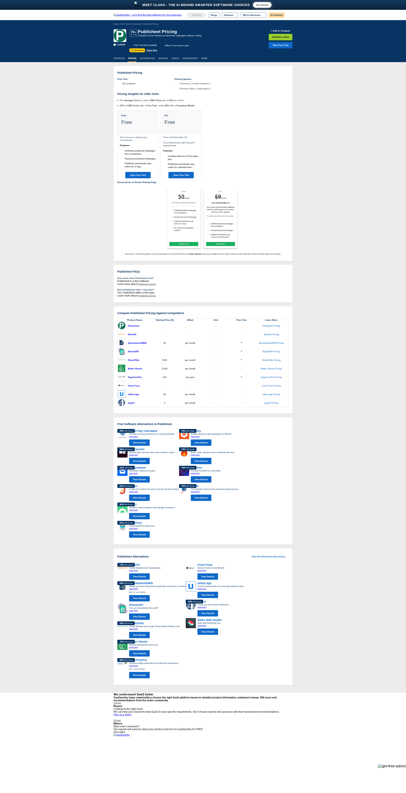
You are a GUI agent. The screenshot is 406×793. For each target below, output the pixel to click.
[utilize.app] (121, 394)
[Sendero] (184, 475)
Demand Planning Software (208, 749)
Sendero (196, 467)
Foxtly (154, 772)
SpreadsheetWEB (137, 343)
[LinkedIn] (277, 752)
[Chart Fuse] (121, 386)
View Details (139, 442)
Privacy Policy (144, 749)
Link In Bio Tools (202, 764)
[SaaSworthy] (147, 15)
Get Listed (120, 732)
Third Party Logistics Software (209, 752)
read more (133, 436)
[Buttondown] (122, 475)
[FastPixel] (122, 530)
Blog (116, 764)
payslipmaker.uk (159, 758)
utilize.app (133, 394)
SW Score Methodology (125, 767)
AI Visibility (277, 15)
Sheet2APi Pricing (271, 351)
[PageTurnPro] (121, 377)
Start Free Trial (280, 45)
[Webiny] (184, 438)
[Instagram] (279, 752)
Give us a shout (123, 714)
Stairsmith (156, 749)
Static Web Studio (209, 620)
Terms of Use (144, 752)
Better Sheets (135, 368)
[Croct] (122, 512)
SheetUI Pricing (271, 334)
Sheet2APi (133, 351)
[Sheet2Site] (121, 360)
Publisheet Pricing (271, 326)
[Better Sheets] (121, 368)
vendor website (195, 254)
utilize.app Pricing (271, 394)
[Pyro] (184, 456)
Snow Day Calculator (143, 430)
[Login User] (288, 15)
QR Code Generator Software (209, 758)
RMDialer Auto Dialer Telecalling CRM (170, 764)
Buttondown (137, 467)
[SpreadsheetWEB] (121, 343)
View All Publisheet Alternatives (268, 556)
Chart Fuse (134, 385)
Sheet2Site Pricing (271, 360)
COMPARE (121, 45)
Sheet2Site (133, 360)
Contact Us (119, 772)
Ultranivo (155, 761)
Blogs (214, 15)
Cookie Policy (144, 755)
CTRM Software (202, 755)
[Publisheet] (120, 35)
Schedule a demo (280, 37)
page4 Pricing (271, 403)
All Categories (121, 752)
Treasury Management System (209, 772)
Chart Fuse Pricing (271, 385)
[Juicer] (122, 493)
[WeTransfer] (122, 456)
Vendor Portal (120, 758)
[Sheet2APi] (121, 351)
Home (116, 24)
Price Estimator (121, 755)
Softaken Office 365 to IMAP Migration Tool (172, 775)
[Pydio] (184, 493)
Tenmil (154, 752)
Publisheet (136, 24)
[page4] (121, 403)
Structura (155, 755)
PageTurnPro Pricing (271, 377)
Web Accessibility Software (207, 767)
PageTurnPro (135, 377)
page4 (131, 403)
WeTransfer (137, 449)
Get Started (262, 5)
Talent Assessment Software (208, 769)
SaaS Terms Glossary (124, 769)
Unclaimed (138, 50)
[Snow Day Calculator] (122, 438)
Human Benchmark (160, 767)
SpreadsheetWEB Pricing (271, 343)
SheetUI (132, 334)
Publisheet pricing (147, 284)
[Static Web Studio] (191, 627)
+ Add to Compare (280, 30)
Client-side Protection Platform (209, 761)
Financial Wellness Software (208, 775)
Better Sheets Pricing (271, 368)
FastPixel (135, 522)
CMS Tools (125, 24)
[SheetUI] (121, 334)
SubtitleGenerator (160, 769)
